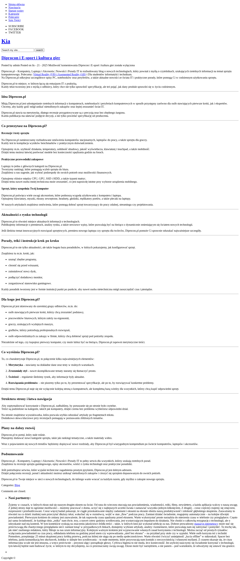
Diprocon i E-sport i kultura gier (30, 57)
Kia (5, 41)
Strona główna (16, 4)
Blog (17, 485)
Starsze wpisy (16, 10)
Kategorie (13, 13)
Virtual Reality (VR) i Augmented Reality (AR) (59, 74)
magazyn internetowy (206, 523)
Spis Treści (14, 20)
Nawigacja (14, 7)
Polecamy (13, 17)
